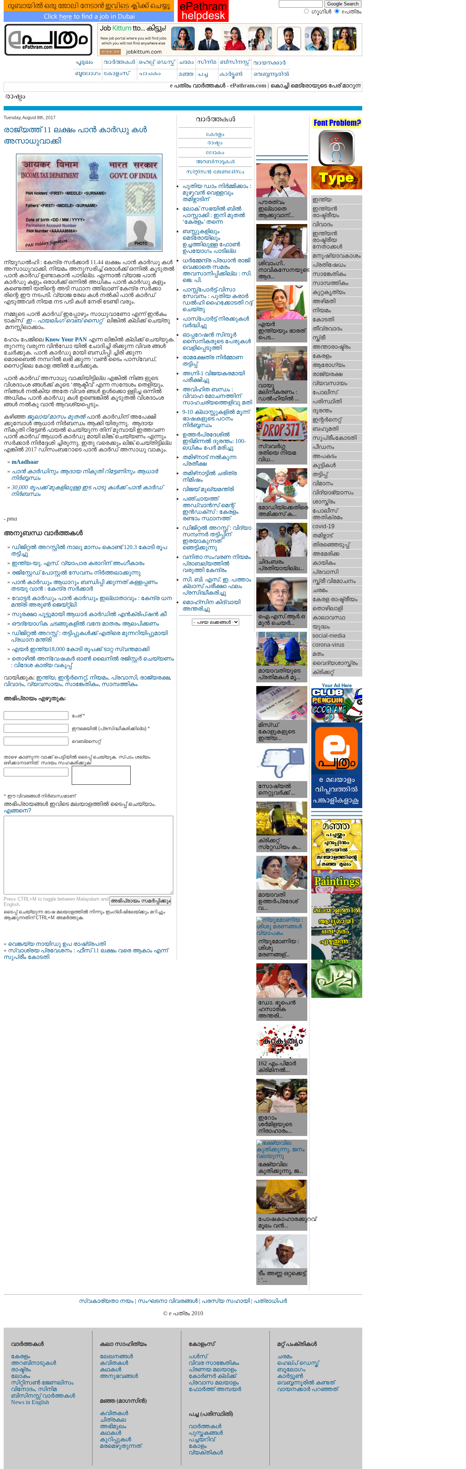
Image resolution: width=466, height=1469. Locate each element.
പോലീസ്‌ (324, 392)
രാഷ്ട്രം (21, 1369)
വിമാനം (322, 483)
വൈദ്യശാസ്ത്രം (335, 663)
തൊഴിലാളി (327, 608)
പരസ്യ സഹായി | (228, 1301)
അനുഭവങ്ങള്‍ (119, 1376)
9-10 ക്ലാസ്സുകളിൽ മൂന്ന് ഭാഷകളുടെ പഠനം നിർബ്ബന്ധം (215, 418)
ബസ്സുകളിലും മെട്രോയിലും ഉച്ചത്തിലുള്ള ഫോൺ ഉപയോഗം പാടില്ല (211, 241)
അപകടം (324, 456)
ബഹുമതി (325, 429)
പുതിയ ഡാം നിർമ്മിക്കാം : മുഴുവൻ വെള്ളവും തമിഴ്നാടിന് (216, 192)
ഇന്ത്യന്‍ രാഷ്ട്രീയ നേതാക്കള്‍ (327, 240)
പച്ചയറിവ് (202, 1439)
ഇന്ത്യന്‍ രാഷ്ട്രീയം (325, 211)
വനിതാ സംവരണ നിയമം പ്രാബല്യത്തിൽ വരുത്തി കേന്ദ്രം (216, 563)
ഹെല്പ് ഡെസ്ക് (298, 1363)
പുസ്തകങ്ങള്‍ (206, 1433)
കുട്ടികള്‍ (324, 465)
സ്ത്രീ (318, 337)
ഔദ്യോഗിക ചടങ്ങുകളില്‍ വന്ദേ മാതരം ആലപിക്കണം (85, 623)
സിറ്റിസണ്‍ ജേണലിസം (42, 1382)
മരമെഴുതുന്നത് (120, 1446)
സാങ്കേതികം (82, 684)
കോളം (198, 1446)
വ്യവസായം (44, 684)
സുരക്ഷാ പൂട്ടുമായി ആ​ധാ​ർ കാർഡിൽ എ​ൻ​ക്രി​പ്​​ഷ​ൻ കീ (89, 614)
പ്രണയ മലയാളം (213, 1369)
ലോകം (20, 1376)
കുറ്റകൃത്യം (328, 292)
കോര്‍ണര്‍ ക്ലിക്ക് (212, 1376)
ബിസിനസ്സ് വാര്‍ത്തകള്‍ (43, 1395)
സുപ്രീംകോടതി (334, 438)
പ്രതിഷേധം (329, 265)
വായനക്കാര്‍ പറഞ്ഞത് (307, 1389)
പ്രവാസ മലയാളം (214, 1382)
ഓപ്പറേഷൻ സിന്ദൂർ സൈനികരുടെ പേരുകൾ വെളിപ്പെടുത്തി (216, 341)
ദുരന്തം (322, 410)
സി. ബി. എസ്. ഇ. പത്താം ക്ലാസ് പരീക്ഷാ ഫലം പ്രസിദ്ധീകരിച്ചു (216, 586)
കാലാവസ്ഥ (328, 617)
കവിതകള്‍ (114, 1363)
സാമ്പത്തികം (120, 684)
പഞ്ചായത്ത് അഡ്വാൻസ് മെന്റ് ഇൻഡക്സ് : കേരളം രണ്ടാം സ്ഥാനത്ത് (210, 508)
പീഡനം (323, 447)
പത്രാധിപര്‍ (270, 1301)
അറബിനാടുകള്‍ (33, 1363)
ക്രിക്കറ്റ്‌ (322, 672)
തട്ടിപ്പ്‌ (319, 474)
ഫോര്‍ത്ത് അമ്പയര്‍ (215, 1389)
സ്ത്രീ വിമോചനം (334, 581)
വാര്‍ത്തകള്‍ (205, 1426)
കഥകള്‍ (110, 1369)
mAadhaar (25, 462)
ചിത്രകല (113, 1420)
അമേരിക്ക (325, 554)
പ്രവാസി (124, 677)
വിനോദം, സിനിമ (34, 1389)
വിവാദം (14, 684)
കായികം (324, 563)
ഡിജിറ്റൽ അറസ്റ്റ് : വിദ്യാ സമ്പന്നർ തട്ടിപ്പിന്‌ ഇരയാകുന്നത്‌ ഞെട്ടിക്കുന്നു (216, 538)
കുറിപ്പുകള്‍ (115, 1439)
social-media (328, 635)
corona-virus (328, 645)
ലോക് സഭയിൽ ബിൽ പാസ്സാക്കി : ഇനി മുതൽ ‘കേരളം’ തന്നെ (213, 215)
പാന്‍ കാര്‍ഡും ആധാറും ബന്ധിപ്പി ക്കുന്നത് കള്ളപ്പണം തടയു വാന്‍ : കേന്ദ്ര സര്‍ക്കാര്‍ (84, 585)
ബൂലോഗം (291, 1369)
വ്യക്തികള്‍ (206, 1452)
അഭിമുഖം (113, 1426)
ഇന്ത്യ (45, 677)
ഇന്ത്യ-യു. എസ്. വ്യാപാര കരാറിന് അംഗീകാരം (78, 563)
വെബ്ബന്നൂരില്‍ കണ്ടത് (306, 1382)
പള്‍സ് (198, 1356)
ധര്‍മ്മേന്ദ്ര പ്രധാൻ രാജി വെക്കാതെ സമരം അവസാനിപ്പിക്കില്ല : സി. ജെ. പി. (217, 270)
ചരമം (320, 590)
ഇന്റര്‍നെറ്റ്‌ (72, 677)
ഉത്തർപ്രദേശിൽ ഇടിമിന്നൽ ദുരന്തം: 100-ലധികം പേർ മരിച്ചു (214, 441)
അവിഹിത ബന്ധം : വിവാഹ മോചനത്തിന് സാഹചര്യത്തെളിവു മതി (217, 396)
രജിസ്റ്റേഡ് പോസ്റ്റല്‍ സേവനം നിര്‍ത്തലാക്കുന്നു (76, 572)
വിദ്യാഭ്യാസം (333, 492)
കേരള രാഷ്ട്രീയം (335, 599)
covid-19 (323, 526)
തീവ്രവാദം (327, 328)
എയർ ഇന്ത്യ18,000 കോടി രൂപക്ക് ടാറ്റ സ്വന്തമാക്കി (80, 649)
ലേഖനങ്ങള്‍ (116, 1356)
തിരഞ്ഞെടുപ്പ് (330, 544)
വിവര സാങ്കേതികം (214, 1363)
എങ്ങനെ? (17, 810)
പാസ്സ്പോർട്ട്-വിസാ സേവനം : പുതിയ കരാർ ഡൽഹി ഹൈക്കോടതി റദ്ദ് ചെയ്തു (217, 299)
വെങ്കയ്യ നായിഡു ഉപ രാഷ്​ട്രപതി (57, 944)
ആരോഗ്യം (328, 365)
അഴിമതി (323, 301)
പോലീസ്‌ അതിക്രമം (327, 514)
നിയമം (99, 677)
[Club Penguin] (336, 720)
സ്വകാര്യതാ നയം (106, 1301)
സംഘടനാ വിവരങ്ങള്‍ (168, 1301)
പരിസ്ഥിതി (326, 401)
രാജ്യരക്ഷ (155, 677)
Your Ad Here (337, 685)
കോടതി (323, 319)
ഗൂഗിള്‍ (321, 11)
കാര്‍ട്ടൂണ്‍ (290, 1376)
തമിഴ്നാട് (322, 535)
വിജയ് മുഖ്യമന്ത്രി (208, 489)
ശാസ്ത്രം (323, 501)
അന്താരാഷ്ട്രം (331, 347)
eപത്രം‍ (352, 11)
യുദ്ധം (321, 626)
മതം (318, 654)
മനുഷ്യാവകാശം (336, 255)
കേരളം (322, 356)
